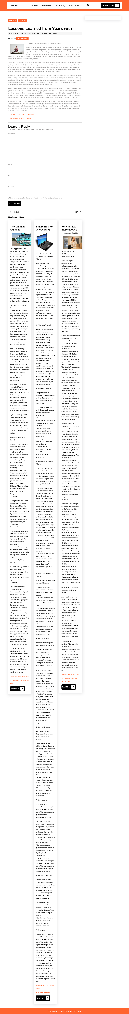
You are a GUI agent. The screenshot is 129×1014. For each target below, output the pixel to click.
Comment (12, 133)
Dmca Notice (46, 6)
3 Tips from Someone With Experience (21, 114)
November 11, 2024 (18, 33)
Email (10, 175)
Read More (17, 689)
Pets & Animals (22, 38)
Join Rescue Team (107, 5)
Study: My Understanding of (19, 676)
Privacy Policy (60, 6)
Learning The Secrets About (70, 674)
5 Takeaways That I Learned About (19, 118)
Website (11, 187)
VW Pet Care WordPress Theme (59, 1011)
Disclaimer (33, 6)
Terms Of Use (74, 6)
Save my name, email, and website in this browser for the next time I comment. (36, 198)
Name (10, 164)
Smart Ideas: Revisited (43, 992)
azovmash (14, 5)
